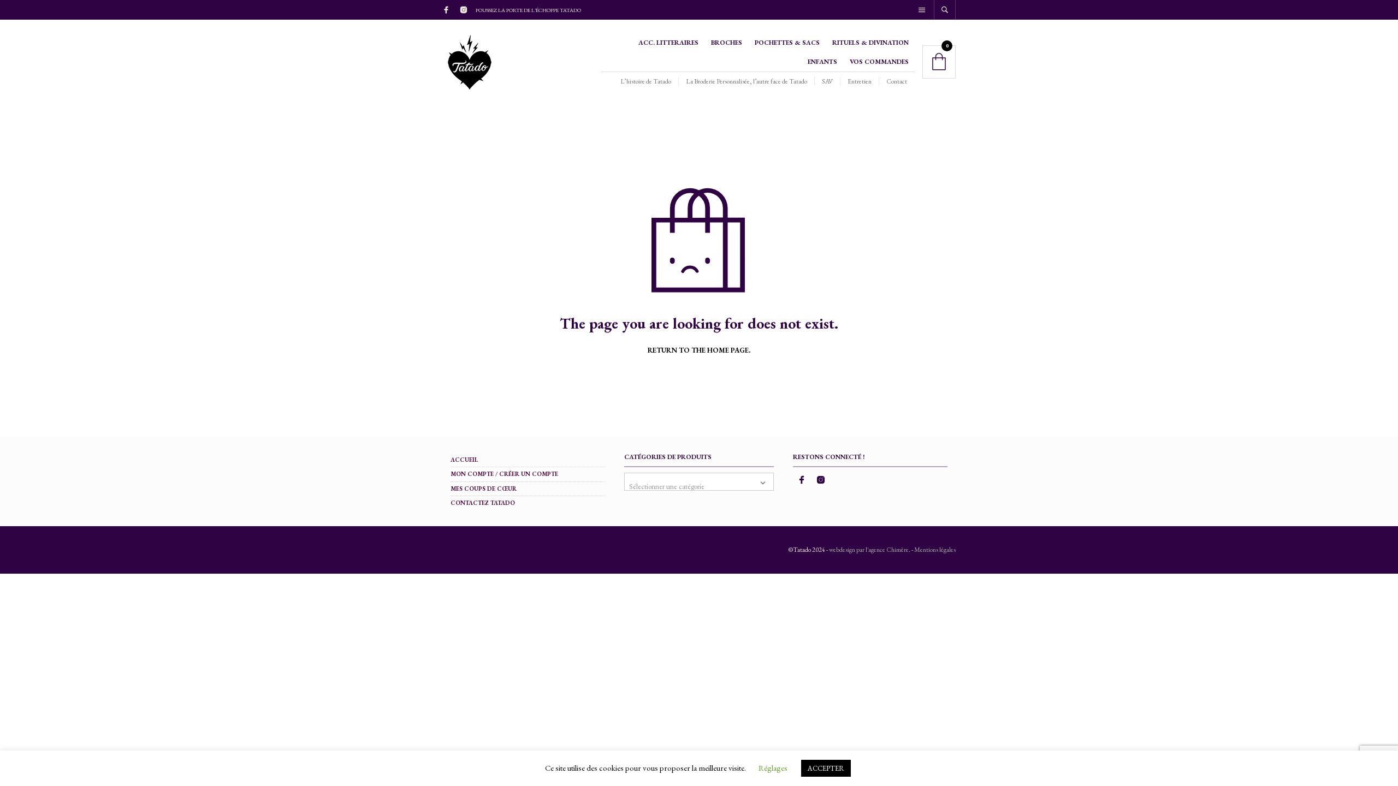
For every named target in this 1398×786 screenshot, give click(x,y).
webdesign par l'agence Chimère (869, 549)
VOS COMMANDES (879, 61)
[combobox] (698, 482)
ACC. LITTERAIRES (668, 42)
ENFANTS (822, 61)
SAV (827, 81)
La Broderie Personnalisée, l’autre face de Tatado (746, 81)
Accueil (464, 459)
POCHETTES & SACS (787, 42)
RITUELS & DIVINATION (870, 42)
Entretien (860, 81)
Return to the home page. (699, 350)
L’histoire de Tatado (645, 81)
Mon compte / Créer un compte (504, 474)
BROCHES (726, 42)
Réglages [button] (773, 768)
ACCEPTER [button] (826, 768)
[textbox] (698, 482)
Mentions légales (935, 549)
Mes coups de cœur (484, 488)
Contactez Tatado (483, 503)
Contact (896, 81)
